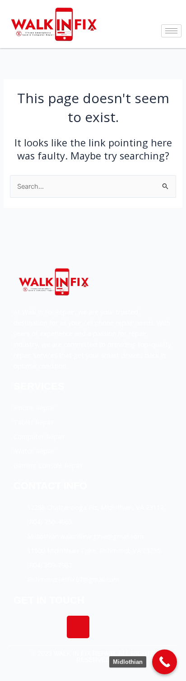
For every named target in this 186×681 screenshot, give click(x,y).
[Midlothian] (164, 661)
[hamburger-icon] (171, 30)
